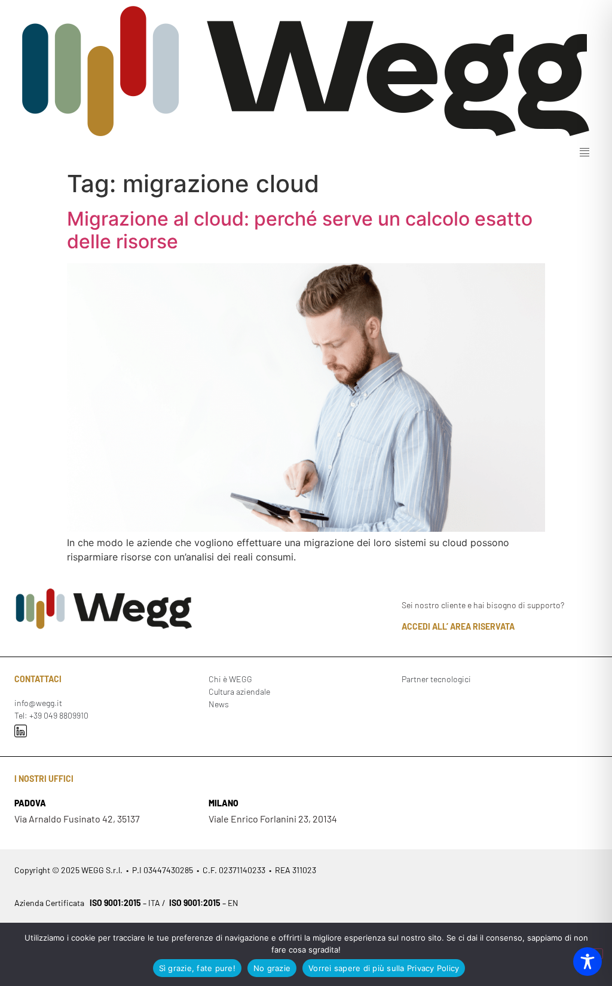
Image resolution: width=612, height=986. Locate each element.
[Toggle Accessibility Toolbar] (587, 961)
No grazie (271, 968)
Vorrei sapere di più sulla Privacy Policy (383, 968)
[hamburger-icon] (584, 153)
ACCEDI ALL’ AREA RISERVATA (458, 626)
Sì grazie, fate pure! (197, 968)
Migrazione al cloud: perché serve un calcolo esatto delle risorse (300, 230)
